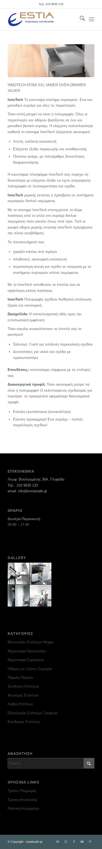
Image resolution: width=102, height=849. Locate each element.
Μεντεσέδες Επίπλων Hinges (31, 642)
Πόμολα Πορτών (20, 678)
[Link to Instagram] (66, 842)
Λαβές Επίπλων (20, 704)
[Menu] (91, 19)
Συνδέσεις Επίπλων (23, 686)
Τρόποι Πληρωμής (22, 791)
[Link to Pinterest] (90, 842)
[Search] (79, 19)
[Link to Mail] (58, 842)
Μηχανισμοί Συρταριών (26, 660)
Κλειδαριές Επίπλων (24, 722)
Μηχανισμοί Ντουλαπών (27, 651)
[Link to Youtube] (82, 842)
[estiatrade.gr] (42, 19)
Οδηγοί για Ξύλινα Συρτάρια (30, 669)
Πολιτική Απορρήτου (23, 808)
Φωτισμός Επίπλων (23, 695)
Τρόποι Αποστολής (22, 800)
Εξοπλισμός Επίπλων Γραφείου (33, 713)
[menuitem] (79, 19)
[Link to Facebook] (74, 842)
